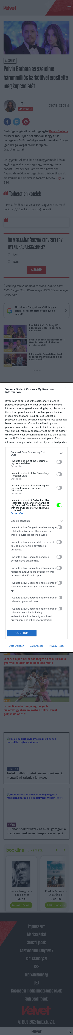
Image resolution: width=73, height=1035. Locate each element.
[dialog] (36, 518)
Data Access (36, 645)
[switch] (59, 462)
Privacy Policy (56, 645)
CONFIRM (22, 633)
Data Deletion (16, 645)
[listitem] (36, 453)
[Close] (66, 389)
